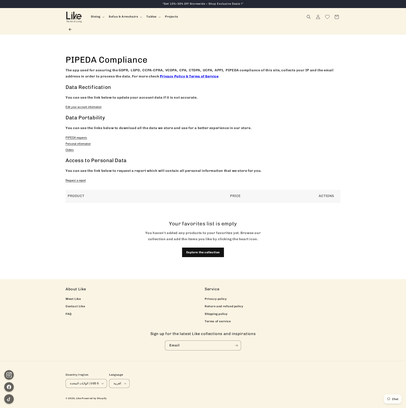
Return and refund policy (224, 306)
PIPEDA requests (76, 137)
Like (78, 398)
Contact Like (75, 306)
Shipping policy (216, 314)
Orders (70, 150)
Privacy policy (216, 299)
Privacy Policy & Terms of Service (189, 76)
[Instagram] (9, 375)
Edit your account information (84, 107)
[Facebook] (9, 387)
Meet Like (73, 299)
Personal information (78, 143)
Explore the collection (203, 252)
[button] (97, 16)
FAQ (69, 314)
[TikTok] (9, 399)
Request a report (76, 180)
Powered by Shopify (94, 398)
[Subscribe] (236, 345)
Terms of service (218, 321)
